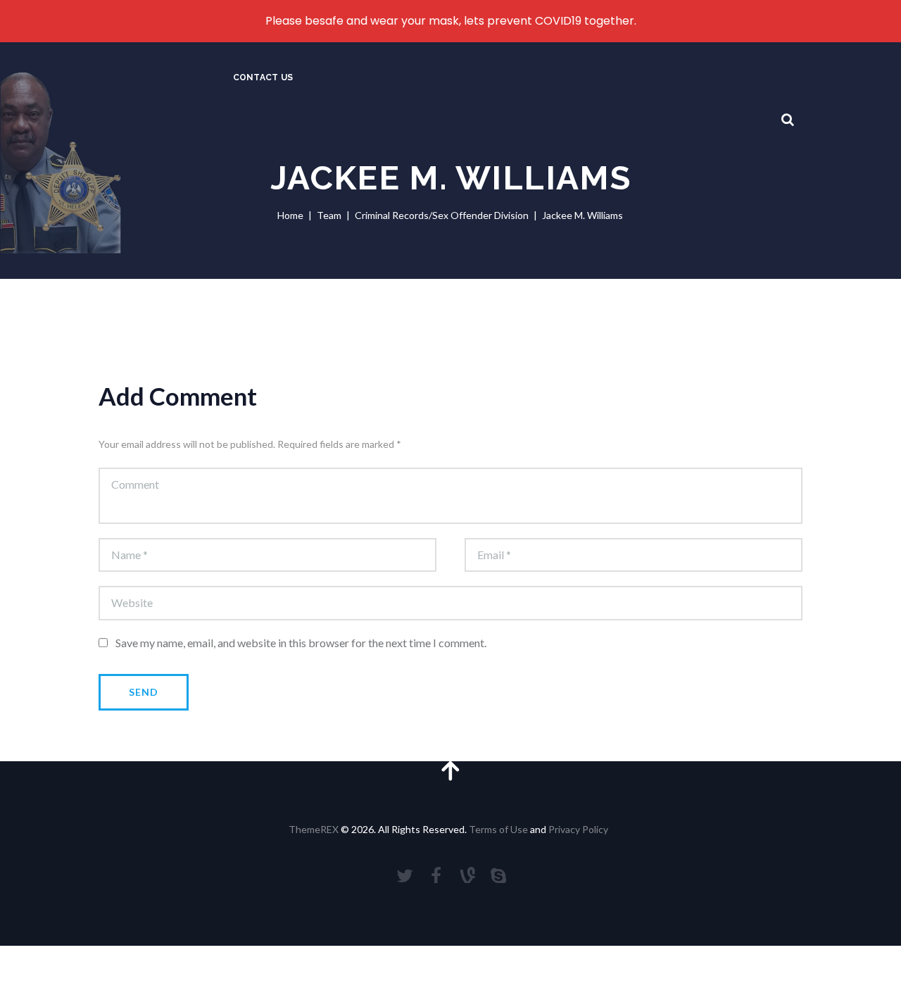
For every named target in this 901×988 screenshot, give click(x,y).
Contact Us (263, 77)
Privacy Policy (578, 829)
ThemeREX (314, 829)
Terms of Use (498, 829)
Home (290, 215)
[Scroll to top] (450, 770)
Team (329, 215)
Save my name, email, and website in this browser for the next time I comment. (300, 642)
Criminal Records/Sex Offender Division (442, 215)
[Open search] (787, 120)
